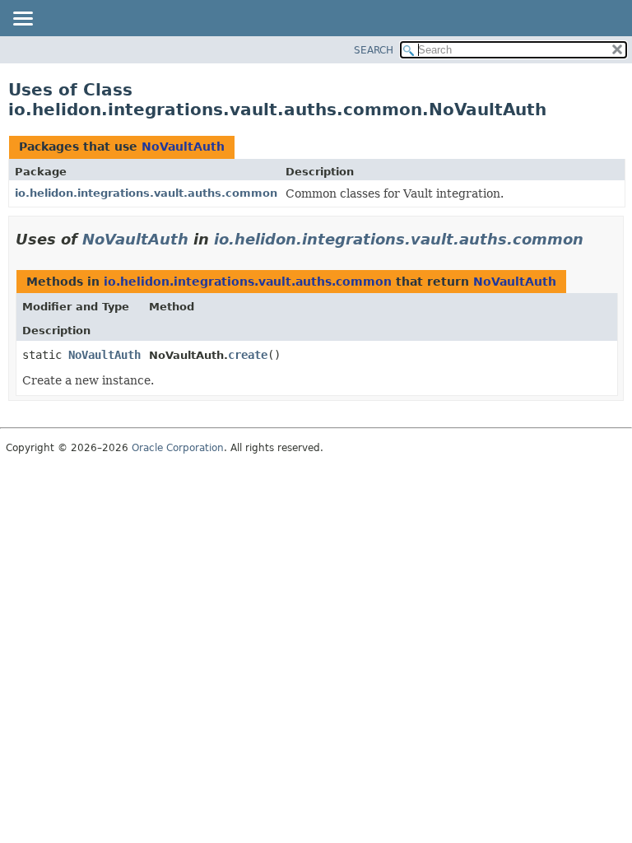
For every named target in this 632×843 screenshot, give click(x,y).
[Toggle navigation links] (22, 19)
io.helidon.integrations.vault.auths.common (146, 193)
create (247, 354)
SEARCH (373, 50)
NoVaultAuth (183, 146)
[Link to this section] (595, 239)
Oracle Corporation (178, 448)
